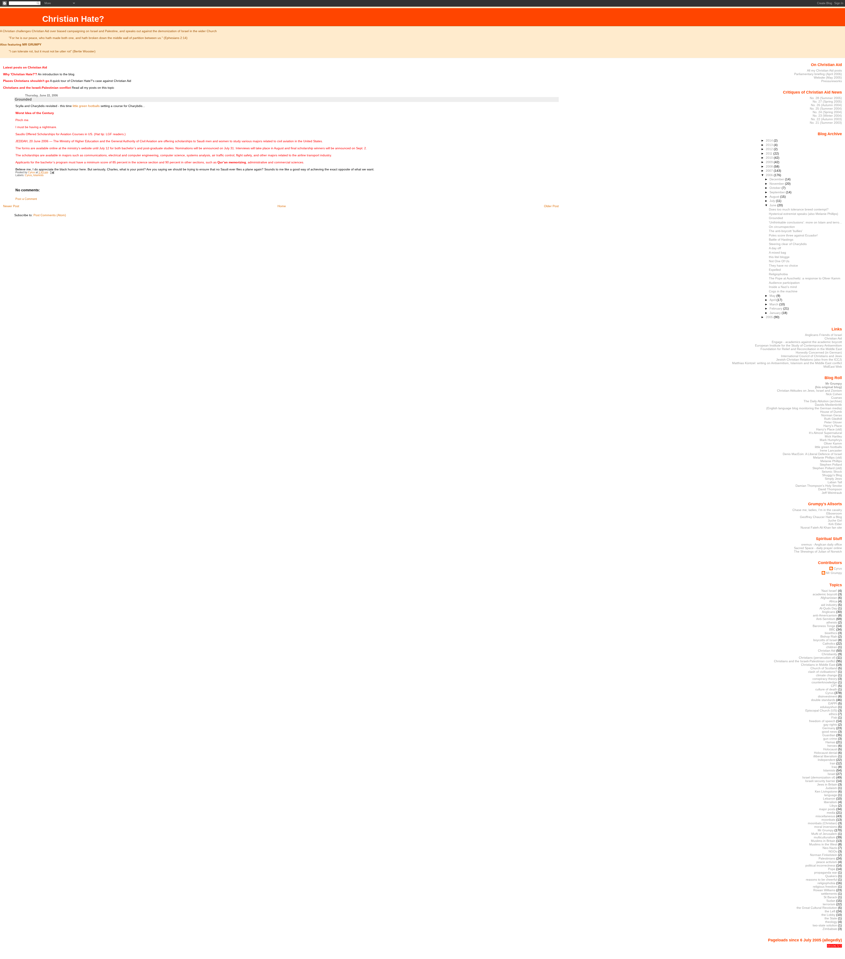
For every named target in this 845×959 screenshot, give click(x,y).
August (775, 196)
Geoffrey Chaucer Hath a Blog (821, 517)
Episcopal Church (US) (821, 710)
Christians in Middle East (818, 664)
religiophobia (826, 883)
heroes (832, 745)
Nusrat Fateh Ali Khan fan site (821, 527)
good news (829, 731)
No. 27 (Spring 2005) (827, 101)
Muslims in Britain (823, 841)
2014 (770, 140)
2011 (769, 153)
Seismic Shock (832, 471)
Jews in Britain (827, 784)
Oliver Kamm (833, 443)
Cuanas (836, 397)
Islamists (38, 175)
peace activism (826, 862)
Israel (831, 774)
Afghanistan (829, 597)
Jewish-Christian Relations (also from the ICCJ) (809, 359)
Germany (828, 728)
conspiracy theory (824, 679)
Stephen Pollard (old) (827, 468)
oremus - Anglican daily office (821, 544)
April (773, 300)
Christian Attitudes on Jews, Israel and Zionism (809, 390)
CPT (834, 686)
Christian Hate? (73, 19)
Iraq (834, 767)
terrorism (829, 904)
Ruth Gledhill (833, 418)
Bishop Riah (828, 636)
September (778, 192)
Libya (833, 805)
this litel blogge (779, 257)
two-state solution (825, 925)
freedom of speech (822, 721)
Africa (833, 601)
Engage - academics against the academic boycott (807, 342)
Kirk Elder (835, 524)
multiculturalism (824, 837)
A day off (775, 248)
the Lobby (828, 915)
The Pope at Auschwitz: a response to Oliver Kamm (804, 278)
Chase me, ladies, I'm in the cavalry (817, 510)
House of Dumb (831, 411)
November (777, 183)
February (776, 308)
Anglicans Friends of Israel (823, 335)
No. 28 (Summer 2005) (826, 98)
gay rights (830, 724)
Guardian (828, 735)
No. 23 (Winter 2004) (827, 115)
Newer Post (11, 206)
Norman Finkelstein (823, 855)
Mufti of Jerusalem (824, 833)
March (774, 304)
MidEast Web (832, 366)
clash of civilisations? (822, 671)
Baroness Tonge (824, 626)
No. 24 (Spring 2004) (827, 112)
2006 (770, 175)
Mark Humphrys (831, 440)
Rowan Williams (824, 890)
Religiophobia (778, 274)
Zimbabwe (830, 929)
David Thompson (830, 489)
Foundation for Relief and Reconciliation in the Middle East (801, 349)
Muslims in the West (823, 844)
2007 (770, 170)
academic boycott (825, 594)
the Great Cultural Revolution (817, 907)
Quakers (831, 876)
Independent (826, 760)
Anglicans (828, 612)
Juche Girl (835, 520)
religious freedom (825, 886)
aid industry (829, 605)
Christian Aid (833, 338)
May (773, 295)
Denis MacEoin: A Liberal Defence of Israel (812, 454)
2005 (770, 317)
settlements (829, 893)
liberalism (830, 802)
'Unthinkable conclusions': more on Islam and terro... (805, 222)
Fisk (834, 717)
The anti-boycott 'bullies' (786, 231)
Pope (831, 869)
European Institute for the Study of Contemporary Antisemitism (798, 345)
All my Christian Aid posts (824, 70)
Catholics (829, 643)
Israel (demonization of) (818, 777)
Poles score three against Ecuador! (793, 235)
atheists (831, 622)
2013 (770, 145)
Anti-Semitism (825, 619)
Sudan (830, 900)
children (831, 647)
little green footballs (86, 106)
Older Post (551, 206)
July (773, 201)
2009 (770, 162)
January (776, 313)
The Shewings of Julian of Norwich (818, 551)
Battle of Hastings (781, 239)
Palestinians (827, 858)
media (831, 812)
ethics (833, 714)
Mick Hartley (833, 436)
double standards (823, 700)
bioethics (831, 633)
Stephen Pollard (831, 464)
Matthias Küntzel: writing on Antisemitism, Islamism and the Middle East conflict (787, 363)
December (777, 179)
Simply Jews (833, 478)
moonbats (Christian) (822, 823)
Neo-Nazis (830, 848)
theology (831, 922)
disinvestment (827, 696)
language (830, 795)
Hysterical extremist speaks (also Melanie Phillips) (803, 214)
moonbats (828, 819)
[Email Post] (52, 172)
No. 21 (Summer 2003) (826, 122)
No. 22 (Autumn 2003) (826, 119)
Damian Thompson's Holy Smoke (818, 485)
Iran (832, 763)
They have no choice (783, 265)
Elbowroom (834, 513)
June (773, 205)
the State (831, 918)
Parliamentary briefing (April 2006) (818, 74)
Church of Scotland (823, 668)
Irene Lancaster (831, 450)
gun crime (830, 738)
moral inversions (825, 826)
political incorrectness (820, 865)
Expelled (775, 269)
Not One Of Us (779, 261)
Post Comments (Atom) (49, 215)
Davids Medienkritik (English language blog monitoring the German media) (804, 406)
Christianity (829, 654)
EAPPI (832, 703)
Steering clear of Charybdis (788, 244)
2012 (770, 149)
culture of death (826, 689)
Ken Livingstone (826, 791)
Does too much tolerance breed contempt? (798, 209)
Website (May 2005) (828, 77)
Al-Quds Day (828, 608)
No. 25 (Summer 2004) (826, 108)
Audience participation (784, 282)
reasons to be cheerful (821, 879)
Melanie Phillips (831, 461)
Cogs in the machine (783, 291)
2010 (770, 157)
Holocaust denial (825, 752)
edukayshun (828, 707)
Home (281, 206)
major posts (827, 809)
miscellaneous (825, 816)
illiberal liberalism (825, 756)
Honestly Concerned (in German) (819, 352)
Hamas (830, 742)
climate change (826, 675)
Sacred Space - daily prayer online (818, 548)
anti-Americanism (825, 615)
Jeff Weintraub (832, 492)
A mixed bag (777, 252)
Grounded (776, 218)
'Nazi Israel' (829, 590)
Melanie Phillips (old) (827, 457)
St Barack (830, 897)
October (776, 188)
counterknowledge (824, 682)
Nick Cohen (834, 394)
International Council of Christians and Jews (811, 356)
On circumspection (782, 227)
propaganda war (825, 872)
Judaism (831, 788)
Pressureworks (831, 81)
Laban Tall (835, 482)
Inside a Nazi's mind (783, 287)
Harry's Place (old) (829, 429)
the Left (830, 911)
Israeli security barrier (820, 781)
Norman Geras (831, 415)
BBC (832, 629)
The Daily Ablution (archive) (823, 401)
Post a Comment (26, 199)
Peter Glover (833, 422)
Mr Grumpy (834, 573)
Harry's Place (832, 426)
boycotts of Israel (825, 640)
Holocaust (830, 749)
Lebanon (829, 798)
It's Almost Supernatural (825, 433)
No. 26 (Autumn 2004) (826, 105)
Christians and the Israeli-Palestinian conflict (804, 661)
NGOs (832, 851)
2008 (770, 166)
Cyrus (28, 175)
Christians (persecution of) (817, 657)
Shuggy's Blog (832, 475)
